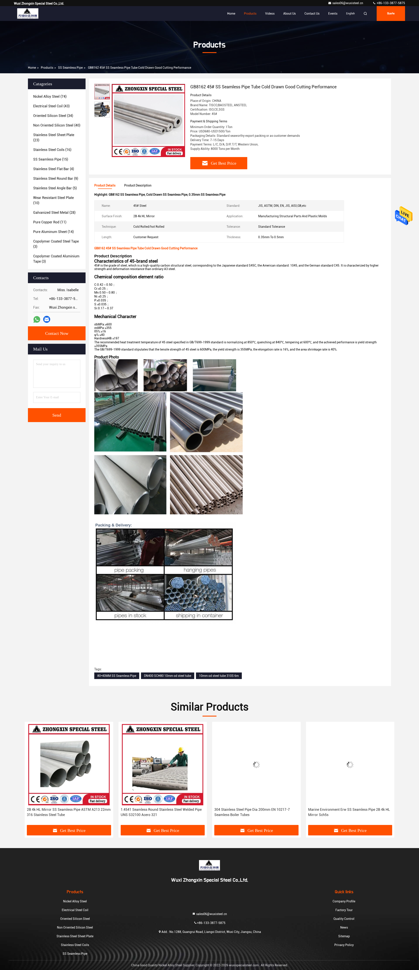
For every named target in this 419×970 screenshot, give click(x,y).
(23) (53, 137)
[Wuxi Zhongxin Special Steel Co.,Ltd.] (27, 13)
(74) (50, 96)
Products (250, 13)
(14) (53, 232)
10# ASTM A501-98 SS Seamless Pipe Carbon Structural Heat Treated (344, 812)
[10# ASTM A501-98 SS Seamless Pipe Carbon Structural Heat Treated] (350, 764)
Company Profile (344, 901)
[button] (32, 780)
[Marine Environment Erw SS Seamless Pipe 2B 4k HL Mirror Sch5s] (256, 764)
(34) (53, 116)
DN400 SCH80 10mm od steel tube (167, 675)
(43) (51, 106)
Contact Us (311, 13)
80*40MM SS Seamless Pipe (116, 675)
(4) (53, 169)
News (344, 927)
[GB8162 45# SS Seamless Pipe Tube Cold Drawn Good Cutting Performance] (148, 120)
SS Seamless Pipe (70, 67)
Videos (270, 13)
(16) (52, 150)
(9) (55, 178)
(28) (54, 212)
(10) (53, 200)
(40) (56, 125)
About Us (289, 13)
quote (391, 13)
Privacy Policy (344, 945)
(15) (50, 159)
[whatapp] (36, 319)
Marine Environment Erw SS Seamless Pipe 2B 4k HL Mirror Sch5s (255, 812)
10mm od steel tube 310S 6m (219, 675)
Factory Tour (344, 910)
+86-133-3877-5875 (390, 3)
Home (231, 13)
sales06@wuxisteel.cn (348, 3)
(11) (49, 222)
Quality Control (343, 918)
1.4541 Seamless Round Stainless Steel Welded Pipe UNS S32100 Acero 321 (67, 812)
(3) (56, 244)
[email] (47, 319)
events (332, 13)
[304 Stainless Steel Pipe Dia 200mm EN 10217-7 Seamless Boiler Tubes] (163, 764)
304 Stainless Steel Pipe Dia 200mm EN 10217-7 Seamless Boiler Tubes (158, 812)
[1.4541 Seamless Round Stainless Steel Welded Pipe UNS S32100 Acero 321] (69, 764)
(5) (55, 188)
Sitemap (344, 936)
